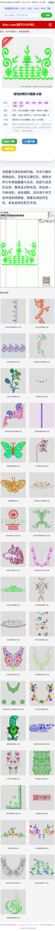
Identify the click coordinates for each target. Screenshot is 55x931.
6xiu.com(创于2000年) (19, 24)
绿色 (27, 103)
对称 (33, 103)
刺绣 (14, 103)
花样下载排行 (11, 31)
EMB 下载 (9, 141)
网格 (14, 106)
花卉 (21, 103)
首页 (2, 31)
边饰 (21, 106)
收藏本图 (8, 148)
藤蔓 (46, 103)
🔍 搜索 (46, 15)
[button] (50, 25)
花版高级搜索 (24, 31)
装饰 (40, 103)
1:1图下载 (29, 141)
